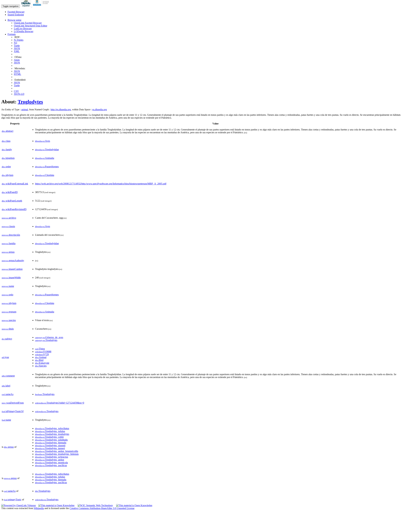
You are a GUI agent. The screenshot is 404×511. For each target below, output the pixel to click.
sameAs (7, 394)
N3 (15, 42)
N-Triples (18, 40)
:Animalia (44, 158)
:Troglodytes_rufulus (50, 431)
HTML (17, 74)
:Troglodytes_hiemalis (50, 442)
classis (8, 226)
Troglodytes (30, 102)
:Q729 (42, 354)
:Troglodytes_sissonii (50, 445)
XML (17, 51)
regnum (9, 311)
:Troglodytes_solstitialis (51, 439)
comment (8, 375)
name (8, 286)
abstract (7, 131)
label (6, 385)
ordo (7, 294)
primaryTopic (12, 499)
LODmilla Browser (23, 31)
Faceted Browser (16, 11)
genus (8, 252)
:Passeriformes (47, 166)
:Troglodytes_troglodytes (52, 434)
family (7, 149)
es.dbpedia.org (99, 109)
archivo (9, 217)
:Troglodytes (46, 340)
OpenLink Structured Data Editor (30, 25)
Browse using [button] (14, 20)
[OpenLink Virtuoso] (18, 505)
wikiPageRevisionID (14, 209)
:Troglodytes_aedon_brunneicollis (56, 451)
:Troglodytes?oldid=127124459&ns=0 (59, 402)
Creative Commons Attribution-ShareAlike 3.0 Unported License (102, 508)
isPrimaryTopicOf (13, 411)
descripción (11, 235)
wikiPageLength (12, 200)
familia (8, 243)
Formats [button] (12, 34)
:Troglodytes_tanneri (50, 448)
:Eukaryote (42, 363)
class (6, 141)
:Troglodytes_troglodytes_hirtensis (57, 454)
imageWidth (11, 277)
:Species (41, 365)
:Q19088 (43, 351)
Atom (17, 59)
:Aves (42, 141)
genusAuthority (13, 260)
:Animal (40, 357)
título (8, 328)
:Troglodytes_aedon (49, 459)
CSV (16, 91)
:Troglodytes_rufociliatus (52, 428)
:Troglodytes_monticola (51, 462)
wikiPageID (10, 192)
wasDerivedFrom (13, 402)
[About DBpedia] (26, 6)
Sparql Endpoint (16, 14)
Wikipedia (39, 508)
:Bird (39, 360)
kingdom (8, 158)
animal (24, 109)
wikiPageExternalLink (15, 183)
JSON (17, 48)
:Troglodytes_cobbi (49, 437)
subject (7, 338)
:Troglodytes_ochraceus (51, 457)
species (9, 320)
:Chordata (44, 175)
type (5, 357)
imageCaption (12, 269)
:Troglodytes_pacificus (51, 465)
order (6, 166)
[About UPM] (41, 6)
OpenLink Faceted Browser (28, 23)
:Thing (40, 348)
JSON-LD (19, 94)
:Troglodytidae (47, 149)
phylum (7, 175)
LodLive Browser (23, 28)
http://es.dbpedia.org (61, 109)
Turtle (17, 45)
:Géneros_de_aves (49, 337)
